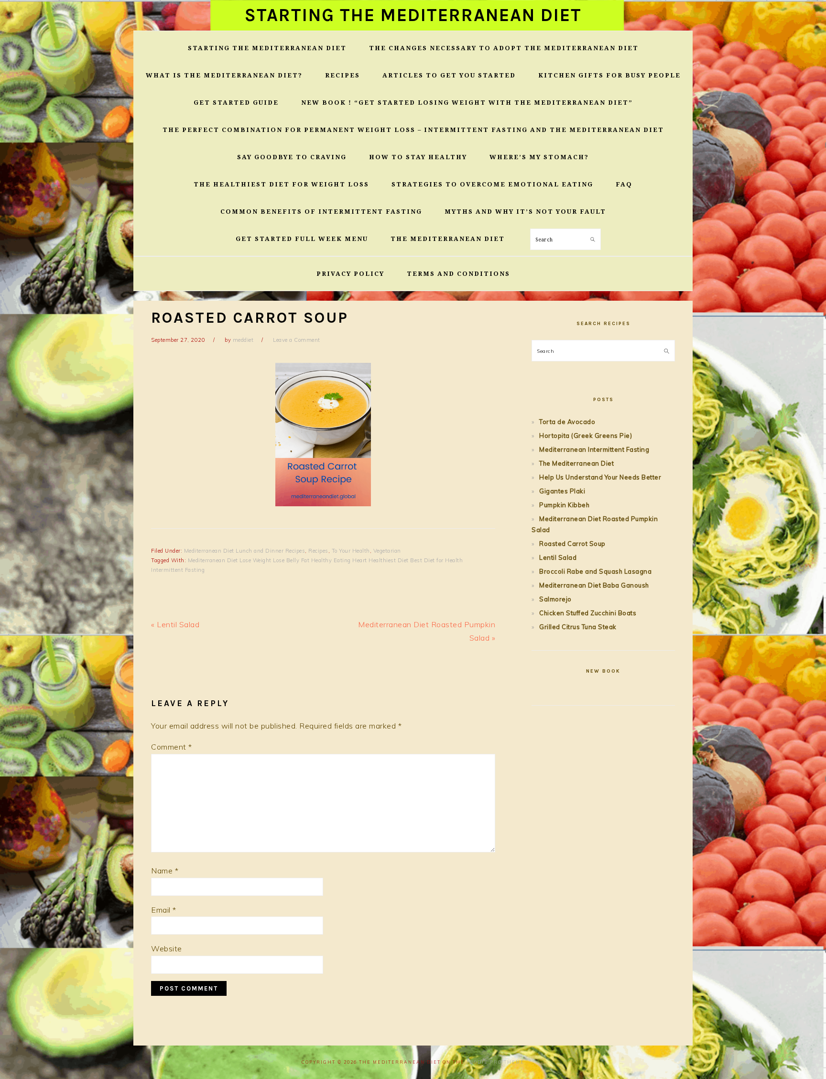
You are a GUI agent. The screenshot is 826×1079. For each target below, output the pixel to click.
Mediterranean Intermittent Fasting (594, 449)
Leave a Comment (296, 340)
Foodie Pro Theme (495, 1062)
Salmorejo (555, 599)
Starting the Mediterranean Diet (413, 15)
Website (166, 948)
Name (164, 870)
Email (163, 910)
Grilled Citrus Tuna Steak (578, 627)
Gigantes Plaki (562, 491)
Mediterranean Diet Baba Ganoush (594, 585)
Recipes (318, 550)
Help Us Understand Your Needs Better (600, 477)
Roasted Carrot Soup (572, 543)
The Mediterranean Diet (576, 463)
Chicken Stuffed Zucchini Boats (587, 613)
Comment (171, 747)
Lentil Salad (557, 557)
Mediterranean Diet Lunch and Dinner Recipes (244, 550)
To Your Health (351, 550)
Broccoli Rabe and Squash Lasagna (595, 571)
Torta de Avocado (567, 421)
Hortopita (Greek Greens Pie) (585, 435)
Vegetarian (387, 550)
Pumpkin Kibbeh (564, 505)
